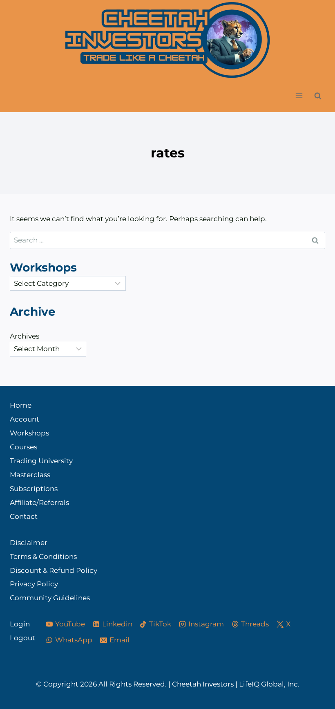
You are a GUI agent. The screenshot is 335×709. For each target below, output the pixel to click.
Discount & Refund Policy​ (53, 570)
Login (20, 624)
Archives (24, 336)
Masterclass (30, 475)
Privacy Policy (34, 584)
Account (24, 419)
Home (20, 405)
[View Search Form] (317, 95)
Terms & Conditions (43, 556)
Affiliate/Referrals (39, 502)
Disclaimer (28, 542)
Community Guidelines (50, 598)
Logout (20, 638)
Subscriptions (34, 489)
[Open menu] (298, 96)
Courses (23, 447)
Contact (24, 516)
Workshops (29, 433)
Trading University (41, 461)
